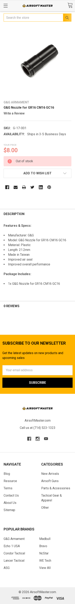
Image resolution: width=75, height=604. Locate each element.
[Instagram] (37, 438)
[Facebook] (7, 187)
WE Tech (45, 560)
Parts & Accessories (55, 488)
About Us (10, 503)
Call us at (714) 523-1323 (37, 428)
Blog (7, 474)
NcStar (44, 553)
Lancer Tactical (14, 560)
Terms (8, 488)
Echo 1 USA (12, 546)
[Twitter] (32, 187)
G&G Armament (14, 539)
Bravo (43, 546)
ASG (7, 568)
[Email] (15, 187)
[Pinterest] (49, 187)
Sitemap (9, 510)
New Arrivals (50, 474)
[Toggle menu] (5, 5)
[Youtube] (46, 438)
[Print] (24, 187)
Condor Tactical (14, 553)
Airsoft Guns (50, 481)
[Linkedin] (40, 187)
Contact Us (11, 495)
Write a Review (14, 113)
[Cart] (70, 5)
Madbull (44, 539)
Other (45, 507)
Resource (10, 481)
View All (45, 568)
